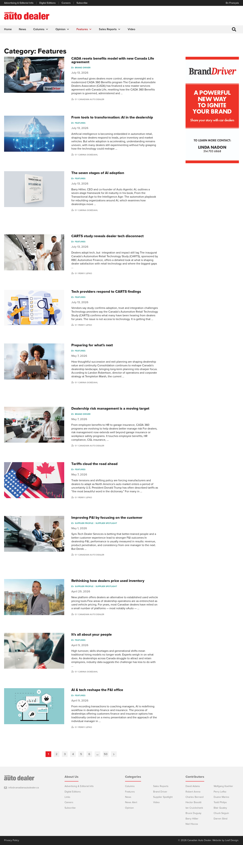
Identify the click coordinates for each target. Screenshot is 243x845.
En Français (232, 2)
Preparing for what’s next (92, 345)
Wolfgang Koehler (223, 786)
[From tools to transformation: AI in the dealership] (34, 134)
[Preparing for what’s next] (34, 361)
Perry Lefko (85, 273)
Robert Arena (193, 791)
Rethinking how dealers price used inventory (107, 581)
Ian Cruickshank (194, 808)
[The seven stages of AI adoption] (34, 189)
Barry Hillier (192, 818)
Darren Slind (220, 818)
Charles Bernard (195, 797)
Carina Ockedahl (88, 154)
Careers (66, 3)
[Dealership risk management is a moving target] (34, 425)
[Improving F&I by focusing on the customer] (34, 534)
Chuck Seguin (221, 813)
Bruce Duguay (193, 813)
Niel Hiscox (192, 824)
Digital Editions (47, 3)
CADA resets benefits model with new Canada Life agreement (112, 60)
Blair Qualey (220, 808)
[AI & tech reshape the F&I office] (34, 706)
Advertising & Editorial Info (18, 3)
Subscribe (82, 3)
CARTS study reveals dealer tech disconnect (107, 236)
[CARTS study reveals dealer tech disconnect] (34, 252)
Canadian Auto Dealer (91, 99)
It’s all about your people (91, 634)
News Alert (131, 802)
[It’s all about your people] (34, 651)
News (22, 29)
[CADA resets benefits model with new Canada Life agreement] (34, 75)
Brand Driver (83, 68)
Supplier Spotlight (106, 523)
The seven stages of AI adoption (97, 173)
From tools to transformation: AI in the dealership (112, 117)
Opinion (60, 29)
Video (131, 29)
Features (82, 29)
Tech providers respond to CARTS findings (106, 292)
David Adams (193, 786)
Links (67, 797)
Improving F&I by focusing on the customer (106, 518)
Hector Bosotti (193, 802)
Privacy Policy (11, 840)
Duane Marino (221, 797)
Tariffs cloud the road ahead (94, 464)
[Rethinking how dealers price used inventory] (34, 597)
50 (105, 754)
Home (8, 29)
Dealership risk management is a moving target (110, 408)
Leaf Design (231, 840)
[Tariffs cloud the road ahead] (34, 480)
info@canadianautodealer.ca (23, 787)
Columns (38, 29)
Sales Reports (108, 29)
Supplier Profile (84, 523)
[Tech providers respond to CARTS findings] (34, 308)
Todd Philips (220, 802)
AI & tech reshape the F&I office (97, 690)
